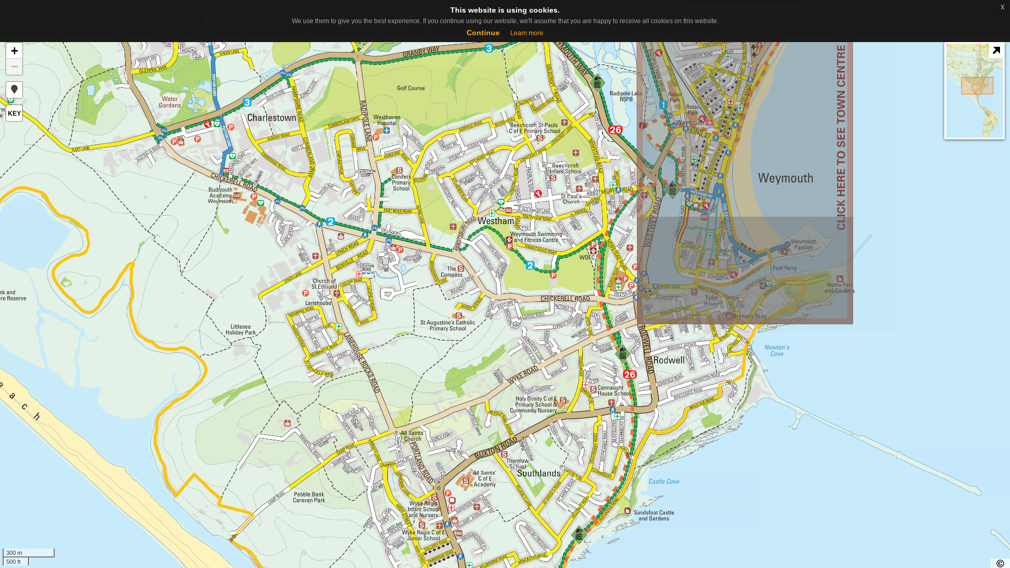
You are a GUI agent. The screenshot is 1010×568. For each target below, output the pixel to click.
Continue (483, 32)
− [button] (14, 66)
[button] (14, 90)
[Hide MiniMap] (996, 51)
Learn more (526, 33)
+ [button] (14, 50)
